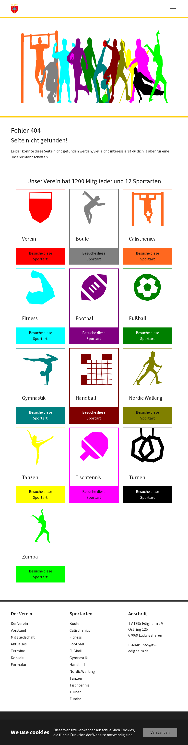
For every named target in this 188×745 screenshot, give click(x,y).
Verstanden (160, 732)
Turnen (76, 691)
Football (77, 643)
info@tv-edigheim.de (142, 647)
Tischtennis (79, 685)
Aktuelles (19, 643)
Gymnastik (79, 657)
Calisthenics (80, 630)
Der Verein (19, 623)
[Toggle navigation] (173, 8)
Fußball (76, 650)
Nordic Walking (82, 671)
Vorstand (18, 630)
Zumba (75, 698)
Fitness (76, 637)
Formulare (19, 664)
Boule (74, 623)
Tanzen (76, 678)
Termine (18, 650)
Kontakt (18, 657)
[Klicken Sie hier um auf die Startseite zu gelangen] (14, 8)
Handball (77, 664)
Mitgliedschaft (23, 637)
